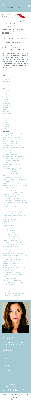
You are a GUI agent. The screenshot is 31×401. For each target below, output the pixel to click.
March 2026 (5, 101)
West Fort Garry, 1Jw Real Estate (11, 280)
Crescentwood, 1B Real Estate (10, 160)
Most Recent (5, 90)
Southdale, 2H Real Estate (9, 252)
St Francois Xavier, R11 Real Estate (11, 259)
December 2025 (6, 107)
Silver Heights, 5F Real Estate (10, 248)
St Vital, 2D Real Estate (8, 265)
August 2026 (5, 92)
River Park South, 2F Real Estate (11, 238)
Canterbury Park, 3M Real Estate (11, 145)
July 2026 (4, 94)
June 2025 (5, 119)
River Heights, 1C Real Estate (10, 234)
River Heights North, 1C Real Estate (12, 231)
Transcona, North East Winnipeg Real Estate (14, 269)
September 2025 (7, 113)
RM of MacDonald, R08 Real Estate (11, 242)
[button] (3, 390)
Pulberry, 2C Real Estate (9, 223)
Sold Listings (5, 85)
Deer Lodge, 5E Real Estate (9, 166)
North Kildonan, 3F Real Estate (10, 213)
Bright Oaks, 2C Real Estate (9, 141)
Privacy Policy (24, 394)
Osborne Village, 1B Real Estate (11, 221)
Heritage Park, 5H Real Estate (10, 194)
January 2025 (6, 128)
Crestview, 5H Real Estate (9, 162)
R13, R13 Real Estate (7, 225)
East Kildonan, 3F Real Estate (10, 172)
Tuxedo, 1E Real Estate (8, 271)
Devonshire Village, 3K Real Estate (11, 168)
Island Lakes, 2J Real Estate (10, 196)
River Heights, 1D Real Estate (10, 236)
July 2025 (4, 117)
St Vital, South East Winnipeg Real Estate (13, 267)
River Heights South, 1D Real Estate (12, 233)
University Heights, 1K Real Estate (11, 272)
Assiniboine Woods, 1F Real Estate (11, 137)
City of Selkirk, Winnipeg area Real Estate (13, 158)
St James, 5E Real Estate (9, 261)
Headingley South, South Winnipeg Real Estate (15, 193)
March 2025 (5, 124)
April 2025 (5, 122)
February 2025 (6, 126)
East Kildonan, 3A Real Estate (10, 170)
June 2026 (5, 96)
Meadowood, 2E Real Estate (10, 206)
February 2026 (6, 103)
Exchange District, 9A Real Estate (11, 177)
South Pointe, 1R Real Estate (10, 250)
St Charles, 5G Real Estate (9, 257)
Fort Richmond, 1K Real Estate (10, 183)
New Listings (5, 79)
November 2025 (6, 109)
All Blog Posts (6, 77)
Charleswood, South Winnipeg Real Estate (17, 31)
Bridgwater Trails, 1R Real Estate (11, 139)
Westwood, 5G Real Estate (9, 291)
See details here (21, 38)
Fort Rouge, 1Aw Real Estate (10, 189)
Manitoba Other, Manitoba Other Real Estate (14, 200)
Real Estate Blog (6, 83)
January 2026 (6, 105)
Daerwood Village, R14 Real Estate (11, 164)
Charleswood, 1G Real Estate (10, 153)
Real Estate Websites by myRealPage (15, 395)
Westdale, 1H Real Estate (9, 286)
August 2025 (5, 115)
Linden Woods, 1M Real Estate (10, 198)
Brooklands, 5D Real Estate (9, 143)
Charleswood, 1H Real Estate (10, 154)
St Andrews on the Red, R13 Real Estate (13, 253)
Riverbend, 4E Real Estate (9, 240)
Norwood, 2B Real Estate (9, 219)
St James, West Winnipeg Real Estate (12, 263)
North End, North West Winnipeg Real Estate (14, 212)
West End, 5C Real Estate (9, 278)
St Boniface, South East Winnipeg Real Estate (14, 255)
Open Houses (6, 81)
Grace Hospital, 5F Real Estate (10, 191)
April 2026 (5, 100)
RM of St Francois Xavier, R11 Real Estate (13, 244)
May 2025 (5, 121)
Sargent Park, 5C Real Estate (10, 246)
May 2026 (5, 98)
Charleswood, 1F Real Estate (10, 151)
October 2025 (6, 111)
